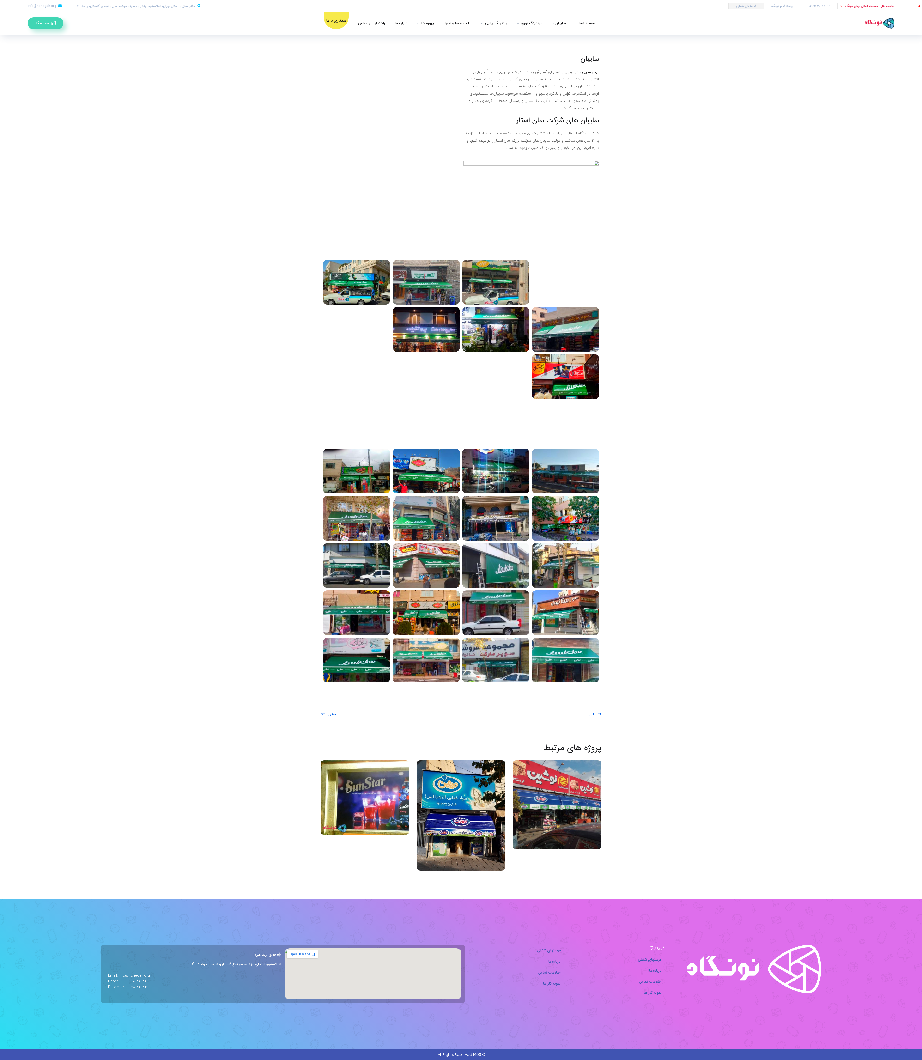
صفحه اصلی (585, 23)
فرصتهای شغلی (746, 6)
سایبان (560, 23)
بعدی (332, 714)
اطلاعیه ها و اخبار (457, 23)
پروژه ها (427, 23)
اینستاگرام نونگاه (782, 6)
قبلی (591, 714)
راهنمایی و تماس (371, 23)
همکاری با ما (336, 21)
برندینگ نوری (531, 23)
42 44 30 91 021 (819, 6)
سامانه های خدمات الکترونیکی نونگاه (869, 6)
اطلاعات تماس (650, 981)
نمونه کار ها (652, 992)
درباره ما (401, 23)
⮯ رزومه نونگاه (45, 23)
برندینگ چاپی (496, 23)
